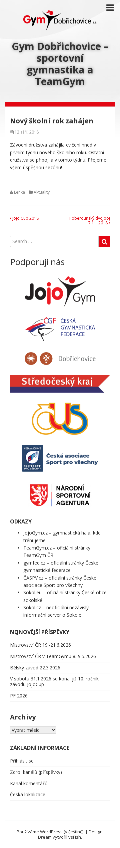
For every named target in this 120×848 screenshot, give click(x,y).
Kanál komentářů (29, 783)
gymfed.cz (34, 563)
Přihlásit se (22, 761)
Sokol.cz (32, 607)
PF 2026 (19, 695)
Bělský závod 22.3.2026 (35, 667)
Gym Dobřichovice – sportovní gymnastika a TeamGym (60, 63)
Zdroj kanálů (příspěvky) (36, 772)
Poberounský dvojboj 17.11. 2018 (89, 220)
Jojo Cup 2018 (25, 218)
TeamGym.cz (37, 548)
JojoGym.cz (35, 532)
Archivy (23, 716)
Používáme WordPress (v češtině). (50, 832)
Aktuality (42, 192)
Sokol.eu (32, 592)
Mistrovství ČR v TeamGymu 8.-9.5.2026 (53, 656)
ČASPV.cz (33, 578)
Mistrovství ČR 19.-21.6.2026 (40, 645)
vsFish (74, 837)
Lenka (19, 192)
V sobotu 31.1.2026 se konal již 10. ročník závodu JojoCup (54, 681)
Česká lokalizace (27, 794)
